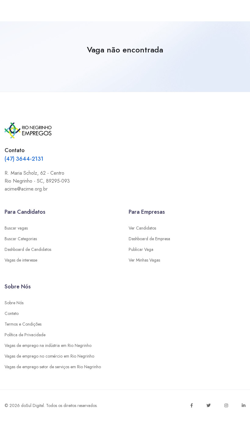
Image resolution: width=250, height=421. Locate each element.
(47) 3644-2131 (24, 159)
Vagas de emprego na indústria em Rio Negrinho (48, 345)
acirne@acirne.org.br (26, 188)
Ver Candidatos (142, 228)
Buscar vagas (16, 228)
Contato (12, 313)
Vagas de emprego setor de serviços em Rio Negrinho (53, 367)
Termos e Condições (23, 324)
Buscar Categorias (21, 239)
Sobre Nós (14, 303)
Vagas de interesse (21, 260)
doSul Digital (32, 405)
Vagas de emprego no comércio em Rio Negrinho (49, 356)
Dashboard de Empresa (149, 239)
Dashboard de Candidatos (28, 249)
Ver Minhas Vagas (144, 260)
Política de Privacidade (25, 335)
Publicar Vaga (141, 249)
